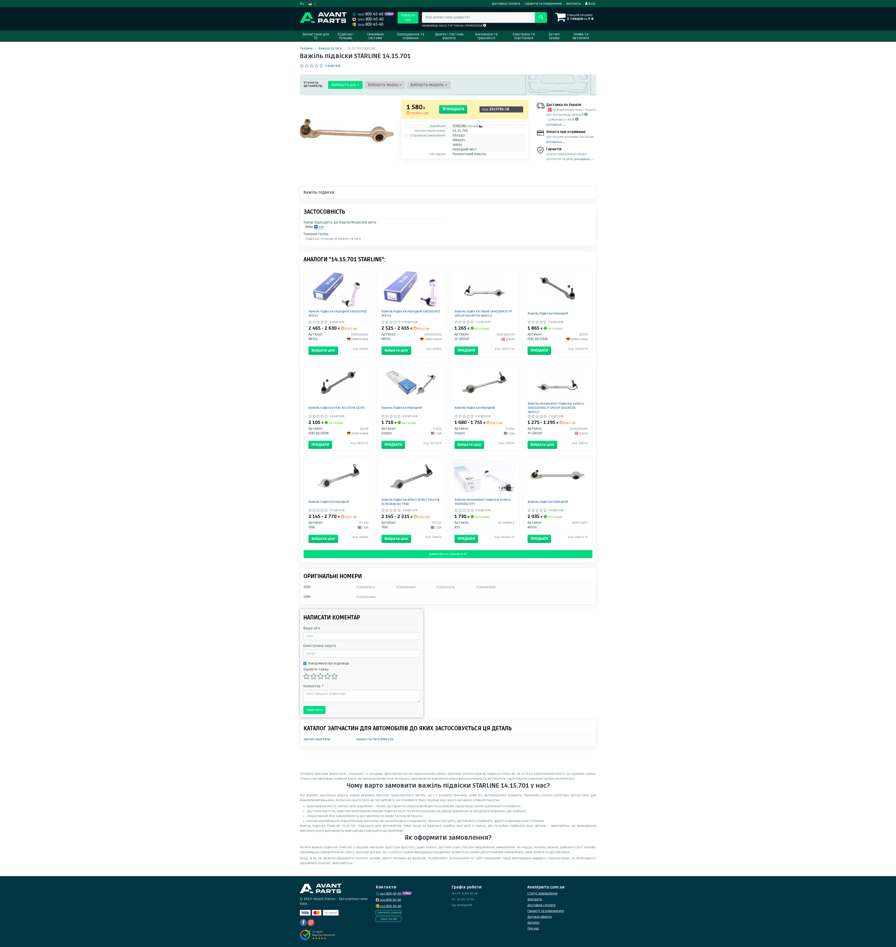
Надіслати (314, 710)
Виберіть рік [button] (344, 84)
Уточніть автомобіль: (314, 84)
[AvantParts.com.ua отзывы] (318, 935)
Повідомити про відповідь (329, 663)
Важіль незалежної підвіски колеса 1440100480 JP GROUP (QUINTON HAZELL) (556, 408)
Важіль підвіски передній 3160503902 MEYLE (337, 313)
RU (302, 4)
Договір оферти (539, 917)
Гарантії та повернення (545, 911)
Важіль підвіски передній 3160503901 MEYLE (411, 313)
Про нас (533, 928)
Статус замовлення (542, 893)
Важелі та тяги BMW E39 (374, 739)
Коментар (313, 686)
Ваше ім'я (311, 628)
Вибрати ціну (323, 350)
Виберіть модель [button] (427, 84)
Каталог (533, 923)
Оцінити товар (316, 669)
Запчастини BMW (317, 739)
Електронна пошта (319, 646)
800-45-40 (371, 14)
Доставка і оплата (506, 4)
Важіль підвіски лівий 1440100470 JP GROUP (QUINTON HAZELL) (483, 313)
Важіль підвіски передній (548, 313)
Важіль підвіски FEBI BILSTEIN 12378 (336, 408)
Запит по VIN (388, 919)
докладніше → (555, 124)
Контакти (573, 4)
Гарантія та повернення (543, 4)
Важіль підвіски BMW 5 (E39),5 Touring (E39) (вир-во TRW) (410, 502)
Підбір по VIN (408, 17)
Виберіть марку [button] (383, 84)
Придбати (455, 109)
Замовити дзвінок (389, 912)
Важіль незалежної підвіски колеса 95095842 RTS (483, 502)
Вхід (591, 4)
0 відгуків (332, 66)
